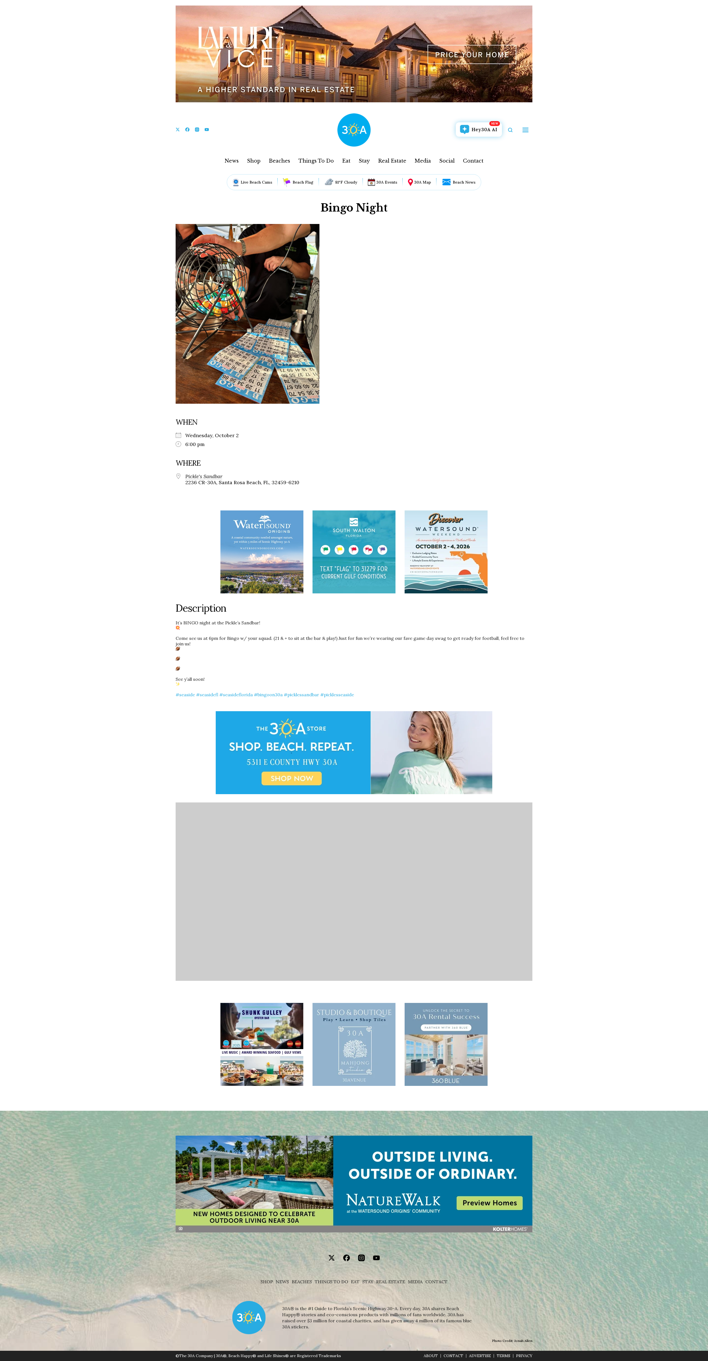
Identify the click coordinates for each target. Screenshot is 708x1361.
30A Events (386, 182)
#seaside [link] (185, 694)
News (232, 161)
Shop (254, 161)
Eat (346, 161)
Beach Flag (303, 182)
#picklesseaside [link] (337, 694)
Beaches (279, 161)
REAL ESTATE (390, 1281)
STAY (367, 1281)
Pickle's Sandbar (203, 476)
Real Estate (392, 161)
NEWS (282, 1281)
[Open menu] (525, 130)
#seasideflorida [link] (236, 694)
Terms (503, 1356)
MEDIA (415, 1281)
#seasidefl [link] (207, 694)
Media (423, 161)
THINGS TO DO (331, 1281)
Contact (473, 161)
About (431, 1356)
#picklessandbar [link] (301, 694)
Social (447, 161)
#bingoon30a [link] (268, 694)
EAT (355, 1281)
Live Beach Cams (256, 182)
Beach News (464, 182)
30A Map (422, 182)
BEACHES (302, 1281)
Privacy (524, 1356)
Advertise (480, 1356)
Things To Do (316, 161)
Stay (364, 161)
